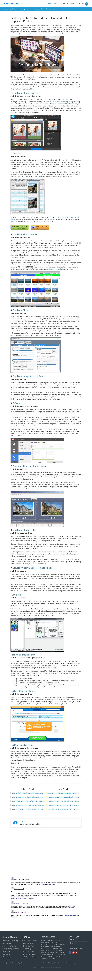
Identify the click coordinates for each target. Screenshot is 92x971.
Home (49, 4)
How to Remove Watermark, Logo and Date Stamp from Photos (33, 805)
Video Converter (7, 951)
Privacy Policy (16, 963)
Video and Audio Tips (29, 954)
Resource (72, 4)
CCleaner (17, 403)
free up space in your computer (60, 102)
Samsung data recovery (49, 942)
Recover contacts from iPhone (51, 958)
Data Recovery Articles (29, 941)
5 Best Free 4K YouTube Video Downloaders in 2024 (65, 793)
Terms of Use (25, 963)
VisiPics (17, 594)
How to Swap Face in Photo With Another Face (27, 797)
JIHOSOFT (45, 967)
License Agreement (35, 963)
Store (55, 4)
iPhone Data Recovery (9, 946)
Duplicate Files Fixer (24, 744)
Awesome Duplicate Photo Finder (29, 465)
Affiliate (44, 963)
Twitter (73, 952)
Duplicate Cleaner (22, 310)
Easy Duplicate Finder (24, 690)
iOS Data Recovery (28, 951)
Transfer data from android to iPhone (52, 951)
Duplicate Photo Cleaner (25, 234)
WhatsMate (6, 954)
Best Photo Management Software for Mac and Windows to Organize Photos (38, 801)
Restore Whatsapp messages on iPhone (53, 955)
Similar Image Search (24, 654)
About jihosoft (6, 963)
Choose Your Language (68, 963)
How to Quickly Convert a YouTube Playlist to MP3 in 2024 (67, 797)
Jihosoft (24, 822)
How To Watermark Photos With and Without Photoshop (31, 809)
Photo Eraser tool (48, 219)
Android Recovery (28, 943)
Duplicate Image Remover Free (28, 376)
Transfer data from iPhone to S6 (51, 949)
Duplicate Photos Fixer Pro (26, 92)
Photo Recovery (7, 943)
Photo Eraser (6, 957)
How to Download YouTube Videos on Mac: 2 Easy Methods (68, 801)
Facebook (70, 952)
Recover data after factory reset (51, 940)
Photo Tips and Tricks (29, 957)
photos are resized (54, 269)
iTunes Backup (26, 949)
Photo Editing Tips (12, 9)
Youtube (76, 952)
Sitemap (50, 963)
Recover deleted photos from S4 (52, 943)
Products (63, 4)
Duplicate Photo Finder (24, 529)
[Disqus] (46, 852)
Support (81, 4)
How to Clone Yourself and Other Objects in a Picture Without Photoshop (37, 793)
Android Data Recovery (10, 941)
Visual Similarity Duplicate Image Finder (32, 567)
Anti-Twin (17, 153)
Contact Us (57, 963)
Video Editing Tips (28, 946)
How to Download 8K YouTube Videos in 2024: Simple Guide (68, 805)
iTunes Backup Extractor (10, 949)
